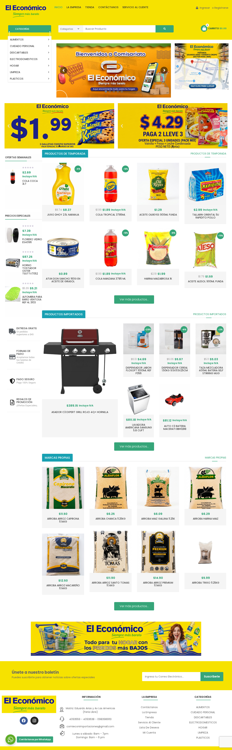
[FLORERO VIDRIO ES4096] (12, 235)
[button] (8, 125)
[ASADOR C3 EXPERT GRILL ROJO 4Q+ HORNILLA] (80, 361)
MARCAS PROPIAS (215, 457)
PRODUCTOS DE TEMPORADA (208, 153)
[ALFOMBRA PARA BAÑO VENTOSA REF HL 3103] (12, 294)
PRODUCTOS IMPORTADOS (209, 314)
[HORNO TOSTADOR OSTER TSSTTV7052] (12, 264)
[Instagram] (34, 721)
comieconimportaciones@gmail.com (90, 726)
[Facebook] (24, 721)
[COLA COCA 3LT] (12, 177)
